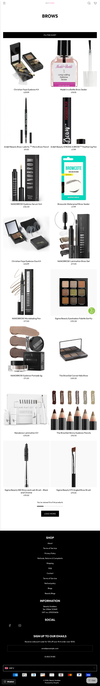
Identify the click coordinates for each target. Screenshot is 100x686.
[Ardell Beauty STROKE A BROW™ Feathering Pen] (73, 120)
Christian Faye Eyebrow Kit (26, 89)
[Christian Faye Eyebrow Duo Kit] (26, 235)
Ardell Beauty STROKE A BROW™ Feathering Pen (74, 147)
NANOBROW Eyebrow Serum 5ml (26, 204)
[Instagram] (20, 625)
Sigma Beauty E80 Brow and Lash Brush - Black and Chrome (26, 491)
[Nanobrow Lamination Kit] (26, 407)
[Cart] (95, 3)
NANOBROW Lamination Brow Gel (74, 261)
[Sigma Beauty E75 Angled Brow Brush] (73, 464)
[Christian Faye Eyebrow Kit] (26, 63)
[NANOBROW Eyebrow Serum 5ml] (26, 178)
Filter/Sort (50, 35)
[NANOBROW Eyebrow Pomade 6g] (26, 349)
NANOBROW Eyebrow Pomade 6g (26, 375)
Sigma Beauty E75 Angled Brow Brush (73, 490)
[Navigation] (4, 3)
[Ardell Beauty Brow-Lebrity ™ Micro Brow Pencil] (26, 120)
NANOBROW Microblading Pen (26, 318)
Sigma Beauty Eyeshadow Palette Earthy (73, 318)
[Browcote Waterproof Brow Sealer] (73, 178)
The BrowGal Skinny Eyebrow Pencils (74, 433)
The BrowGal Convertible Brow (73, 375)
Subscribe (50, 656)
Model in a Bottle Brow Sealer (73, 89)
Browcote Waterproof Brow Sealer (74, 204)
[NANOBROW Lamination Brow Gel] (73, 235)
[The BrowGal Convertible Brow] (73, 349)
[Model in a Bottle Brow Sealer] (73, 63)
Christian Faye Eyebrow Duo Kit (26, 261)
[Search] (89, 3)
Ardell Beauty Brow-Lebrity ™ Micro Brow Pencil (26, 147)
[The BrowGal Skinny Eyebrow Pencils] (73, 407)
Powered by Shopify (52, 683)
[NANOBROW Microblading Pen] (26, 292)
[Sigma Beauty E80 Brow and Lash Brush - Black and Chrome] (26, 464)
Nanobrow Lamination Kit (26, 433)
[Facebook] (10, 625)
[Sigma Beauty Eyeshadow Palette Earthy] (73, 292)
